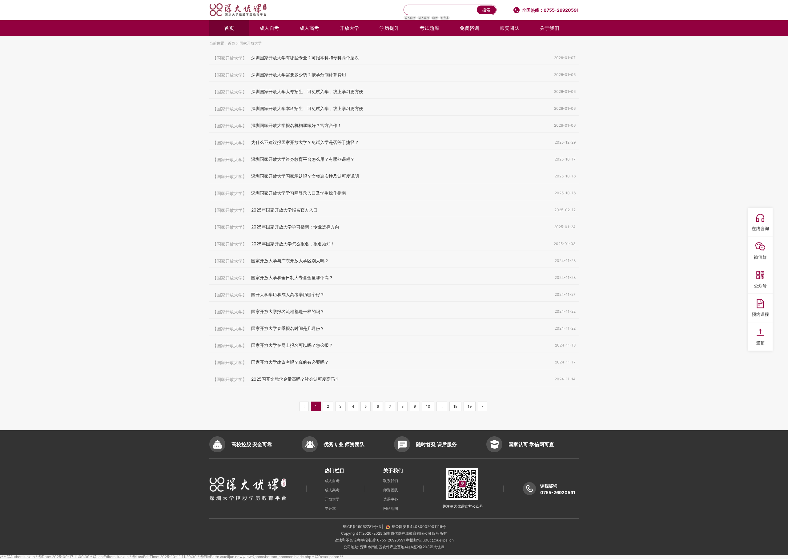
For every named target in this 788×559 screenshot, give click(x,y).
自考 (435, 17)
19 (470, 406)
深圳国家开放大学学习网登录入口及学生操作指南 (394, 193)
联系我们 (390, 480)
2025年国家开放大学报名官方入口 (394, 210)
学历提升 (389, 28)
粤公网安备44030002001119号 (419, 526)
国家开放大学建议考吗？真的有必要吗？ (394, 362)
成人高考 (423, 17)
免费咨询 (469, 28)
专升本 (444, 17)
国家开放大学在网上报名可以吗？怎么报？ (394, 345)
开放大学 (349, 28)
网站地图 (390, 508)
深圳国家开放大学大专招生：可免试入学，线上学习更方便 (394, 91)
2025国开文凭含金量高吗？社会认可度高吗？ (394, 379)
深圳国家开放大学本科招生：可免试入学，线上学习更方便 (394, 108)
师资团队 (509, 28)
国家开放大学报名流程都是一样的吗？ (394, 311)
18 (455, 406)
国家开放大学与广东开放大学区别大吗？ (394, 261)
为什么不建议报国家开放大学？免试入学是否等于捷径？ (394, 142)
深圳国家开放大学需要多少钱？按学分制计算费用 (394, 74)
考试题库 (429, 28)
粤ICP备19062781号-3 (362, 526)
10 (428, 406)
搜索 (486, 10)
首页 (229, 28)
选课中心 (390, 499)
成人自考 (410, 17)
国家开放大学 (250, 43)
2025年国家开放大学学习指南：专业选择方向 (394, 227)
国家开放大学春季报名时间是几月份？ (394, 328)
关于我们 (549, 28)
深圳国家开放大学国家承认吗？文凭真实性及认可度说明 (394, 176)
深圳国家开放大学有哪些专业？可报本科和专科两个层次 (394, 58)
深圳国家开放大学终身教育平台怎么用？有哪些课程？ (394, 159)
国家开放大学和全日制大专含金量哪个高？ (394, 277)
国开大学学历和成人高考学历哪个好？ (394, 294)
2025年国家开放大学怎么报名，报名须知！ (394, 244)
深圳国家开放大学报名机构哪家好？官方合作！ (394, 125)
